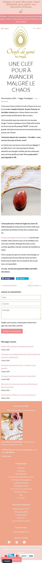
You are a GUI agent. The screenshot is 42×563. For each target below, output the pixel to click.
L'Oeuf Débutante (21, 474)
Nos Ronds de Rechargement (21, 480)
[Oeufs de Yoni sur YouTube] (24, 543)
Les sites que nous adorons (21, 521)
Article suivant (33, 285)
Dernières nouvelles (21, 406)
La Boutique (21, 471)
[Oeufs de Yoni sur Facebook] (9, 543)
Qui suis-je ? (21, 518)
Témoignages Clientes (21, 486)
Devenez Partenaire (21, 492)
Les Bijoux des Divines (21, 483)
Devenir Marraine (21, 515)
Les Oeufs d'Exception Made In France (21, 477)
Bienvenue (21, 468)
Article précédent (10, 285)
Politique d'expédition (21, 512)
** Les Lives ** (21, 498)
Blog (21, 495)
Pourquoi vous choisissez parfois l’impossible (18, 376)
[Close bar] (40, 1)
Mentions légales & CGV (21, 509)
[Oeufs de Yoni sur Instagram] (17, 543)
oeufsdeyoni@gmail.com (21, 532)
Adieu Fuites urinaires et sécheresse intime (17, 346)
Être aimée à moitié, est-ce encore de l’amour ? (18, 395)
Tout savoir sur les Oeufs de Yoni (21, 489)
